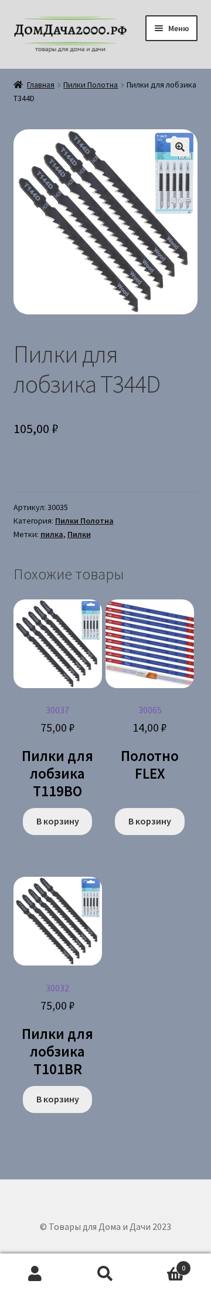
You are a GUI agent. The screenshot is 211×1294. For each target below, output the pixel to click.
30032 (57, 1030)
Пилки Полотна (90, 84)
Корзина (163, 1263)
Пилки (79, 534)
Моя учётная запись (35, 1274)
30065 (150, 743)
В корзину (57, 821)
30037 (57, 752)
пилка (51, 534)
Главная (41, 84)
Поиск (105, 1274)
